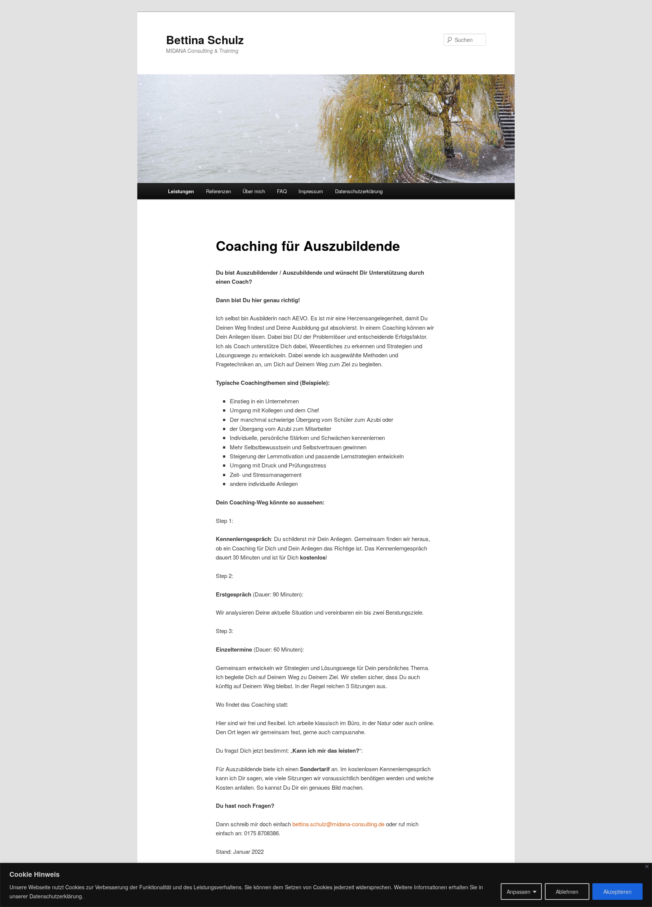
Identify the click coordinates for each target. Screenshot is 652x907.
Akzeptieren (617, 891)
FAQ (282, 191)
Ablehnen (567, 891)
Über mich (254, 191)
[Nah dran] (647, 866)
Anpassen (519, 891)
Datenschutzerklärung (359, 191)
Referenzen (218, 191)
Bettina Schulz (205, 39)
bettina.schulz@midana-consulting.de (338, 824)
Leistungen (181, 191)
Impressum (310, 191)
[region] (326, 885)
